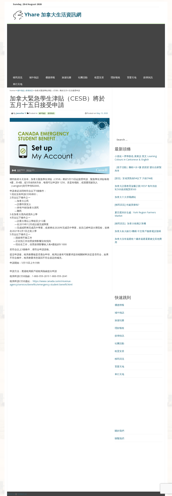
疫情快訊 (148, 77)
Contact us (22, 494)
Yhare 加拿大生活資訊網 (52, 15)
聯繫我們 (119, 438)
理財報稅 (115, 77)
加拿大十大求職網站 (125, 197)
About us (11, 494)
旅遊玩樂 (66, 77)
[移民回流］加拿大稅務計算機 (130, 223)
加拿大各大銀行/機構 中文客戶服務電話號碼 (138, 231)
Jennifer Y (21, 113)
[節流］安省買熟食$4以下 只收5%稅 (134, 178)
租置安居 (99, 77)
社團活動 (83, 77)
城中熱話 (34, 77)
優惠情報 (50, 77)
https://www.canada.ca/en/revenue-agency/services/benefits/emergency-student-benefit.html (41, 283)
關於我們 (119, 430)
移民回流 (17, 77)
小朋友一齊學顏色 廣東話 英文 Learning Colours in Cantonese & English (136, 158)
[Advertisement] (86, 49)
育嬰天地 (131, 77)
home (13, 90)
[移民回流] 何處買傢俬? (127, 204)
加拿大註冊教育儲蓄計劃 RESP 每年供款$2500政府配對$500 (136, 187)
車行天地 (17, 84)
